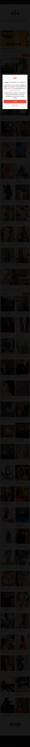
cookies (11, 88)
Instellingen (15, 105)
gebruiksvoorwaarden (15, 90)
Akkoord (15, 101)
